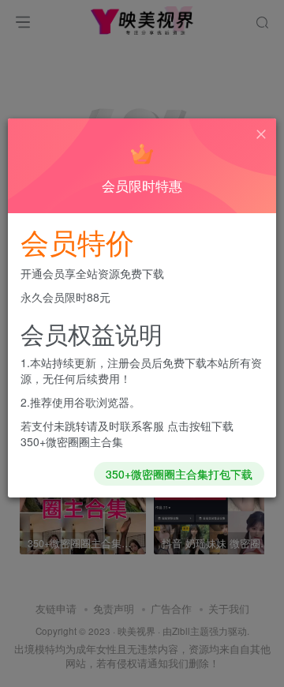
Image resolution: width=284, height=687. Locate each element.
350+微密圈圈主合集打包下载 (179, 474)
